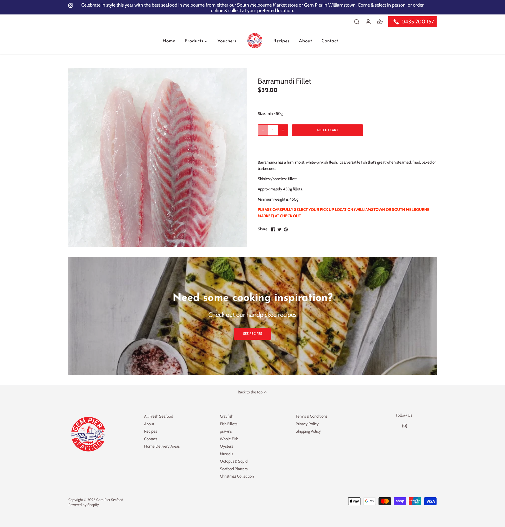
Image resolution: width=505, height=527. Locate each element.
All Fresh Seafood (158, 416)
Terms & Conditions (311, 416)
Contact (150, 439)
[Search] (356, 21)
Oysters (226, 446)
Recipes (150, 431)
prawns (226, 431)
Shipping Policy (308, 431)
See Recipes (252, 334)
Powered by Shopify (83, 505)
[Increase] (283, 130)
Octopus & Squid (234, 461)
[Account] (368, 21)
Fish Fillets (228, 424)
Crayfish (226, 416)
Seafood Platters (234, 469)
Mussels (226, 454)
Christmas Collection (237, 476)
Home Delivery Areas (162, 446)
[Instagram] (404, 425)
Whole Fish (229, 439)
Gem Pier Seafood (109, 500)
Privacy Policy (307, 424)
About (149, 424)
